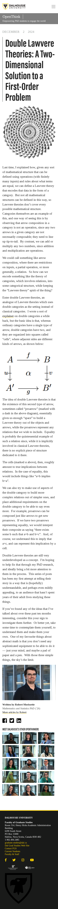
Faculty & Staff (12, 854)
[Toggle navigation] (53, 6)
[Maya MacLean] (28, 751)
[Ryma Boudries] (46, 777)
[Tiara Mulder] (28, 790)
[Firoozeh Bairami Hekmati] (46, 738)
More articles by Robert (14, 712)
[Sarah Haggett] (10, 764)
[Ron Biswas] (28, 764)
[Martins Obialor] (10, 738)
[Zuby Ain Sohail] (10, 777)
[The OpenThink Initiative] (14, 7)
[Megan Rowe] (10, 751)
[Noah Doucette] (28, 777)
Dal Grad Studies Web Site (17, 845)
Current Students (12, 851)
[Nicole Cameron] (10, 790)
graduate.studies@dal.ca (16, 842)
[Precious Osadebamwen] (46, 751)
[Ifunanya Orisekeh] (46, 790)
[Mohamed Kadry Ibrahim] (46, 764)
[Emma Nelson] (28, 738)
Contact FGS (11, 848)
